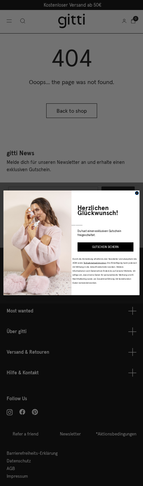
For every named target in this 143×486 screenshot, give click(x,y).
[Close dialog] (136, 193)
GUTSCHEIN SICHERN (105, 247)
